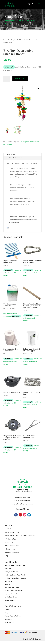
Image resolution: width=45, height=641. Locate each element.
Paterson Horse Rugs (11, 594)
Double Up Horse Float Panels (14, 575)
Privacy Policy (9, 549)
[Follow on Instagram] (24, 514)
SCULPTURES (20, 21)
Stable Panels (9, 622)
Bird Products (21, 40)
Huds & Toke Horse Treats (13, 591)
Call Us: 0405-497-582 (23, 501)
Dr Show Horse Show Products (15, 578)
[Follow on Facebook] (16, 514)
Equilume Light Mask (11, 588)
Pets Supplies (12, 40)
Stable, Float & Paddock (12, 616)
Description (11, 154)
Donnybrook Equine (11, 572)
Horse (6, 613)
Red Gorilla (8, 581)
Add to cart (20, 79)
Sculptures (8, 619)
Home (5, 40)
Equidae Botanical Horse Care (14, 566)
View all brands (9, 600)
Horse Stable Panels (12, 532)
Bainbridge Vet (24, 142)
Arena (6, 610)
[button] (38, 89)
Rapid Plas (7, 569)
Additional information (14, 158)
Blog (6, 556)
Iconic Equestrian (10, 597)
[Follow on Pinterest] (20, 514)
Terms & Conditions (11, 546)
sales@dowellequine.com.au (22, 504)
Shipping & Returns (11, 553)
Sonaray (7, 584)
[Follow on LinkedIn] (29, 514)
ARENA (6, 21)
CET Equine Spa (10, 539)
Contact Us (8, 542)
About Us (7, 529)
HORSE (12, 21)
